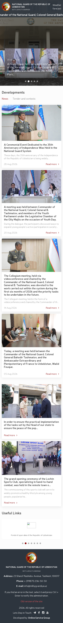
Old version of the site (31, 601)
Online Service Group (39, 617)
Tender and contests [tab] (24, 98)
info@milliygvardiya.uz (35, 585)
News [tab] (5, 98)
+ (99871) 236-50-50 (35, 580)
